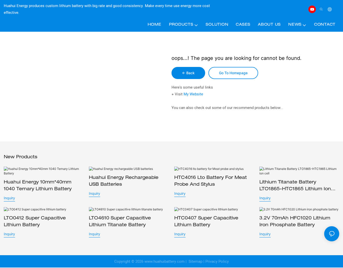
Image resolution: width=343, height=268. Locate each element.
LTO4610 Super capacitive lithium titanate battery (120, 221)
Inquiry (9, 198)
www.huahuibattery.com (164, 261)
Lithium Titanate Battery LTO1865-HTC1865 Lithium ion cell (295, 186)
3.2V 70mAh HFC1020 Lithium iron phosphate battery (294, 221)
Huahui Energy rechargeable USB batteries (123, 181)
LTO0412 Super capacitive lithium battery (35, 221)
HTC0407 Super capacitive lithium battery (206, 221)
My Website (193, 94)
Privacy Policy (217, 261)
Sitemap (195, 261)
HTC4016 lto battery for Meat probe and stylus (210, 181)
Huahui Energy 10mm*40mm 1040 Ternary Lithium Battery (38, 186)
